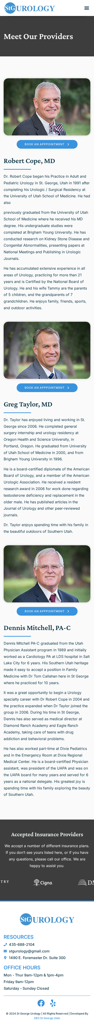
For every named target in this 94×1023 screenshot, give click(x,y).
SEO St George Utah (47, 1018)
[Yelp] (53, 1003)
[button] (86, 8)
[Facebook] (41, 1003)
